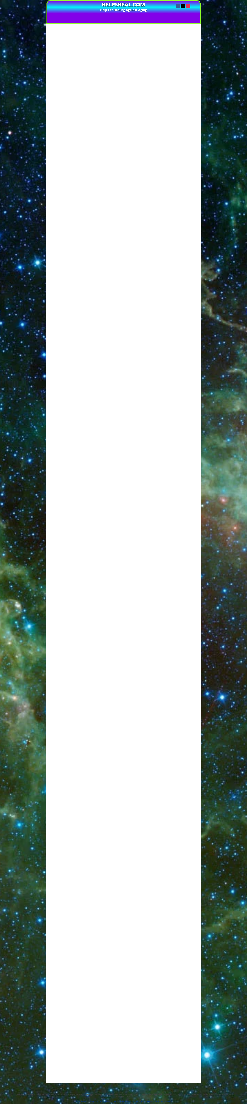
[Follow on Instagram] (188, 6)
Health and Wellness (183, 103)
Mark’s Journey (84, 190)
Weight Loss (183, 123)
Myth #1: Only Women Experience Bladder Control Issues (100, 196)
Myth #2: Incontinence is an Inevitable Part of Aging (98, 199)
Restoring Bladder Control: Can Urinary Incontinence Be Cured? (95, 1055)
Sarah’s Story (83, 186)
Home (76, 1101)
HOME (84, 16)
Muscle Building (184, 106)
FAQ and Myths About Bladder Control (90, 193)
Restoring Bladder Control (85, 136)
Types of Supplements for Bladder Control (94, 151)
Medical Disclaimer (157, 1084)
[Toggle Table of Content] (139, 123)
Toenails (184, 116)
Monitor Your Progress (87, 180)
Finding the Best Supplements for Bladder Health (87, 1062)
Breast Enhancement (184, 91)
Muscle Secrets (183, 108)
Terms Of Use (80, 1084)
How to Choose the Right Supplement (93, 168)
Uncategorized (183, 118)
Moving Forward (80, 205)
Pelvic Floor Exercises (86, 139)
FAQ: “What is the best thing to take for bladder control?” (100, 202)
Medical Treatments (85, 145)
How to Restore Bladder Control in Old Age (83, 1072)
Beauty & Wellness (184, 89)
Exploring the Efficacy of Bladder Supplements (86, 1065)
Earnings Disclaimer (138, 1084)
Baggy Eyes (183, 81)
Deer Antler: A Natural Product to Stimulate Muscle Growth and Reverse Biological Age (134, 20)
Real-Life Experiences (83, 183)
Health (184, 98)
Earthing (184, 96)
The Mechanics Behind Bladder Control (93, 130)
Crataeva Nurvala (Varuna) (91, 165)
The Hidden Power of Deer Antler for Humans (58, 20)
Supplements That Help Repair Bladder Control (86, 1058)
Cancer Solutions (184, 94)
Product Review (184, 111)
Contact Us (146, 16)
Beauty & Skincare (184, 86)
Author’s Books (112, 16)
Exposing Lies (130, 16)
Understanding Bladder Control (87, 127)
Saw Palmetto (86, 157)
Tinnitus (183, 113)
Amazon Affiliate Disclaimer (115, 1084)
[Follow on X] (183, 6)
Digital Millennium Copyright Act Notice (123, 1088)
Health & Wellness (184, 101)
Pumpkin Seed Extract (89, 154)
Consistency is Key (85, 174)
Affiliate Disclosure (176, 1084)
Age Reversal (183, 79)
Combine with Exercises (87, 177)
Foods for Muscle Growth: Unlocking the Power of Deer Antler (184, 55)
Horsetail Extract (87, 162)
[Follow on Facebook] (178, 6)
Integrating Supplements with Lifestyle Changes (94, 171)
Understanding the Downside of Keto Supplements (88, 1068)
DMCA (157, 1101)
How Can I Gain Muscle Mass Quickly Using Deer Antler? (182, 60)
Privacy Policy (94, 1084)
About (158, 16)
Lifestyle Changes (85, 142)
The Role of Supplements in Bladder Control (93, 148)
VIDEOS (94, 16)
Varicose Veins (183, 121)
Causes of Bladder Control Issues (91, 133)
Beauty (184, 84)
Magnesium (85, 160)
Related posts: (83, 208)
